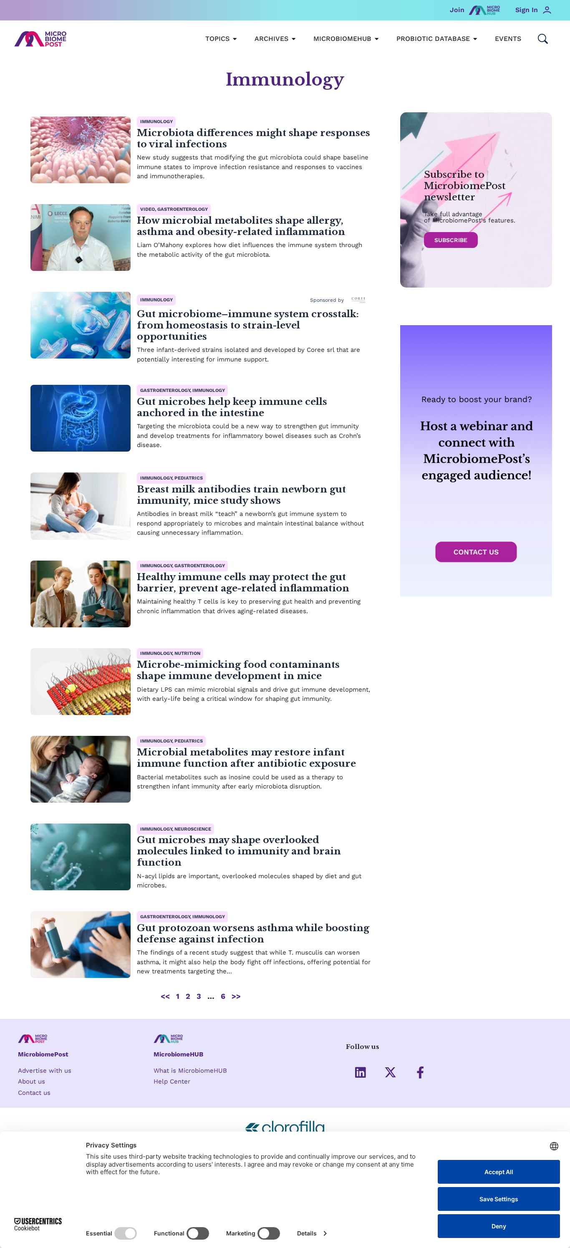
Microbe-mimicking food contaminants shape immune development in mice (238, 670)
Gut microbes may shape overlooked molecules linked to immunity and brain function (239, 851)
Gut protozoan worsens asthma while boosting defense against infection (253, 933)
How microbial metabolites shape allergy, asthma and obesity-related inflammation (241, 226)
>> (236, 996)
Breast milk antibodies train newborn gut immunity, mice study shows (241, 494)
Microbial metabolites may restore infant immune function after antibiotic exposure (246, 757)
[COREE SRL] (358, 300)
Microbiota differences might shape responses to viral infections (253, 138)
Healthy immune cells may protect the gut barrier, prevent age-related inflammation (244, 582)
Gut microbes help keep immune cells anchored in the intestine (232, 407)
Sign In (526, 10)
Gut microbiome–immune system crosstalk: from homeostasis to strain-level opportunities (248, 325)
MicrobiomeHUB (178, 1054)
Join (457, 10)
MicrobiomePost (43, 1054)
